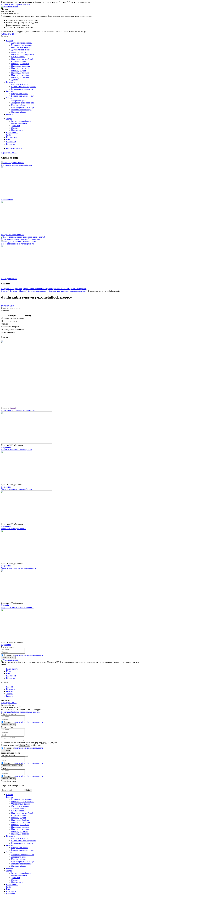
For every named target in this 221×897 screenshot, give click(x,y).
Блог (8, 139)
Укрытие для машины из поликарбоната (18, 568)
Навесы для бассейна (20, 66)
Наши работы (12, 132)
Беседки (9, 91)
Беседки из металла (19, 93)
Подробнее (6, 447)
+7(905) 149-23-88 (8, 34)
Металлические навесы (21, 45)
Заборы (9, 98)
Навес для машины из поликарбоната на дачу (21, 239)
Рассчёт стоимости (14, 148)
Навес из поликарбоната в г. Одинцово (18, 410)
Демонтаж (15, 125)
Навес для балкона (9, 279)
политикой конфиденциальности (28, 655)
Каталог (9, 795)
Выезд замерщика (19, 123)
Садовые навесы (18, 61)
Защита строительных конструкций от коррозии (65, 289)
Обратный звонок (22, 4)
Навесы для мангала (20, 68)
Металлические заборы (21, 110)
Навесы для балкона (20, 77)
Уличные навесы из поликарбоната (16, 489)
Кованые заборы (18, 105)
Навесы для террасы (20, 73)
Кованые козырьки (19, 84)
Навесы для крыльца (20, 75)
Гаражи (9, 114)
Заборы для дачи (18, 100)
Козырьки (10, 82)
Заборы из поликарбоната (22, 103)
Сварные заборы (18, 112)
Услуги (9, 119)
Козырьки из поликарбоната (23, 87)
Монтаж (14, 128)
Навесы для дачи (18, 70)
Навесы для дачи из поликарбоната (16, 165)
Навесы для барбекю (20, 63)
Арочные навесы (18, 52)
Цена (8, 135)
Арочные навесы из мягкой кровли (16, 450)
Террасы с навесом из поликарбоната (17, 607)
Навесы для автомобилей (22, 59)
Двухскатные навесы (20, 50)
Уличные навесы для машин (13, 529)
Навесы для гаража (19, 831)
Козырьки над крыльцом (22, 89)
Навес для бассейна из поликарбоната (17, 244)
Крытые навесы (18, 57)
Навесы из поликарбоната (22, 54)
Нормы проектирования (33, 289)
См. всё (12, 408)
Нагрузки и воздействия (11, 289)
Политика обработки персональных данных (20, 712)
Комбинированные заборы (23, 107)
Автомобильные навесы (21, 43)
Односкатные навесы (20, 47)
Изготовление (17, 130)
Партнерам (11, 142)
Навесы (9, 40)
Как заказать (11, 137)
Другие (14, 80)
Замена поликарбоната (21, 121)
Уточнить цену (7, 306)
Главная (9, 868)
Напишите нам (7, 4)
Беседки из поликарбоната (22, 96)
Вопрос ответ (7, 200)
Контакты (10, 144)
